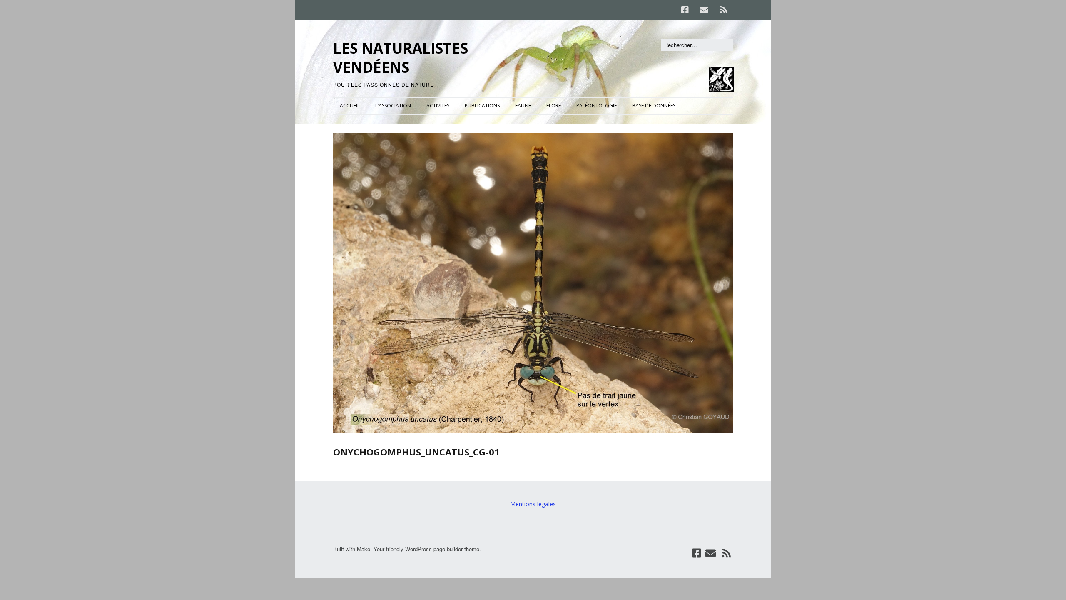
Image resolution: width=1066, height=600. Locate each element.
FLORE (553, 105)
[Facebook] (687, 10)
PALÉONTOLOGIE (596, 105)
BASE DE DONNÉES (653, 105)
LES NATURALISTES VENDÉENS (400, 57)
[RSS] (723, 10)
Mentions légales (533, 504)
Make (363, 549)
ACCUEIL (350, 105)
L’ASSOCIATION (393, 105)
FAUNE (523, 105)
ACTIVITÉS (437, 105)
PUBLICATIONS (482, 105)
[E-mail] (703, 10)
